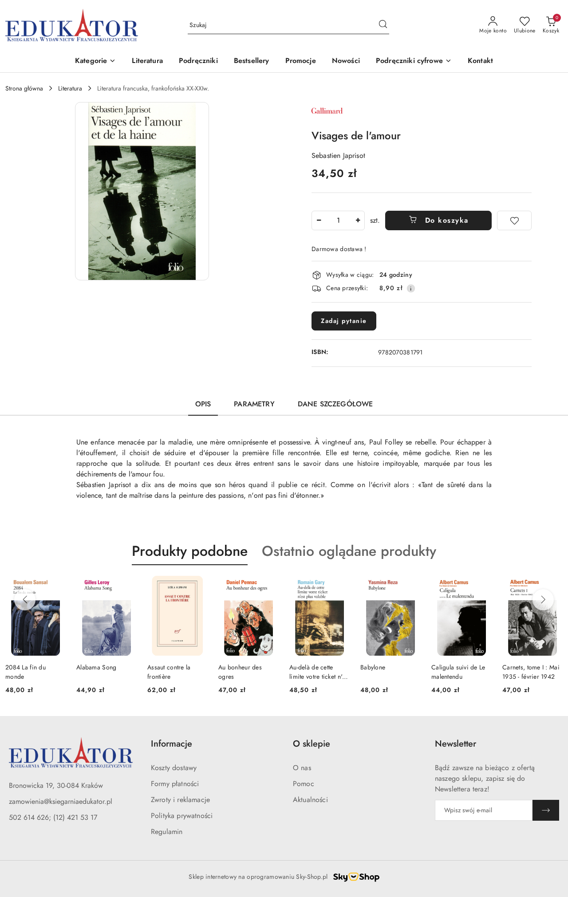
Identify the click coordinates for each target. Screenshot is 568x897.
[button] (95, 61)
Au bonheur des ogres (240, 672)
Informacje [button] (171, 743)
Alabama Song (96, 667)
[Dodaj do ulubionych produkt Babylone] (410, 586)
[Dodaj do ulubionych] (514, 220)
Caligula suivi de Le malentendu (458, 672)
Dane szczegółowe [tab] (335, 404)
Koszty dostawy (174, 768)
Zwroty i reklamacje (180, 800)
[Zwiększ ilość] (357, 220)
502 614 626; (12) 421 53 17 (53, 817)
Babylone (372, 667)
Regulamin (166, 831)
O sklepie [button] (311, 743)
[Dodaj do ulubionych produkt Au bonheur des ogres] (268, 586)
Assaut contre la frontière (168, 672)
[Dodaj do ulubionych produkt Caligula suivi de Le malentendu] (481, 586)
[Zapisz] (545, 810)
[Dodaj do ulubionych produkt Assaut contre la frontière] (197, 586)
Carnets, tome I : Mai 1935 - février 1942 (531, 672)
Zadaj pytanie (344, 320)
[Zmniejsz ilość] (318, 220)
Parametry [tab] (254, 404)
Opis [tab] (203, 404)
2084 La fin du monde (25, 672)
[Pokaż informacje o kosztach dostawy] (411, 288)
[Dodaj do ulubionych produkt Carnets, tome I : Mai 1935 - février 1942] (552, 586)
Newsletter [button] (455, 743)
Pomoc (303, 784)
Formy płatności (175, 784)
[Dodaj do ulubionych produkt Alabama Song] (126, 586)
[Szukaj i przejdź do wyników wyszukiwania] (383, 25)
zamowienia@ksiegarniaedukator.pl (60, 801)
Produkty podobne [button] (190, 551)
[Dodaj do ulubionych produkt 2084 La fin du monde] (55, 586)
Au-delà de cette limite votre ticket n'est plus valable (319, 672)
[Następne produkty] (543, 600)
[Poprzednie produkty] (25, 600)
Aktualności (310, 800)
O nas (302, 768)
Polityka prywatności (182, 815)
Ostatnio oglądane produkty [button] (349, 551)
